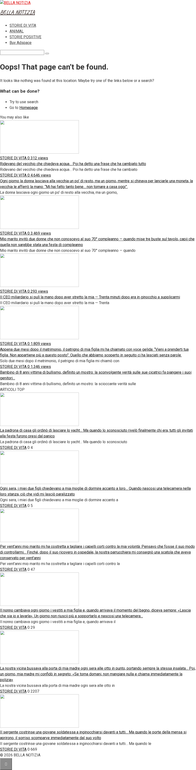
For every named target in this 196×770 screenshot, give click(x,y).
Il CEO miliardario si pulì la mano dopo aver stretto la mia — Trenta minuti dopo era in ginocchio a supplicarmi (90, 297)
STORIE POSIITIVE (25, 37)
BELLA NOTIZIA (17, 12)
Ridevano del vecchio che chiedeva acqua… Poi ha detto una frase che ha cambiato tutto (73, 164)
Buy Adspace (21, 42)
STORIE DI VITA (23, 25)
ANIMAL (17, 31)
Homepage (28, 107)
